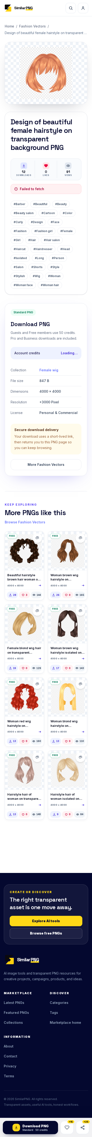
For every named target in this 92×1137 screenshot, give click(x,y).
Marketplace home (65, 1022)
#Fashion (20, 231)
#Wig (36, 276)
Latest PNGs (14, 1003)
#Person (58, 258)
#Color (67, 213)
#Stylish (19, 276)
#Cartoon (48, 213)
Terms (9, 1076)
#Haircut (19, 249)
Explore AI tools (46, 921)
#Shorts (36, 267)
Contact (10, 1056)
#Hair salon (52, 240)
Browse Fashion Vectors (25, 522)
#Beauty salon (23, 213)
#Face (55, 222)
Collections (13, 1022)
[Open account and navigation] (83, 8)
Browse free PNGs (46, 933)
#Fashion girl (43, 231)
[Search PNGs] (71, 8)
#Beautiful (40, 204)
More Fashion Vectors (46, 465)
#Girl (17, 240)
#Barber (19, 204)
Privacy (10, 1066)
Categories (59, 1003)
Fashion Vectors (32, 26)
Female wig (48, 370)
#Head (65, 249)
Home (9, 26)
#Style (54, 267)
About (8, 1046)
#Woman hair (50, 285)
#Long (39, 258)
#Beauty (61, 204)
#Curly (18, 222)
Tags (54, 1013)
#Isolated (20, 258)
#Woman (54, 276)
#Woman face (23, 285)
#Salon (18, 267)
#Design (37, 222)
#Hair (32, 240)
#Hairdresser (42, 249)
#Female (66, 231)
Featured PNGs (16, 1013)
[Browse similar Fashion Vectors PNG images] (37, 538)
